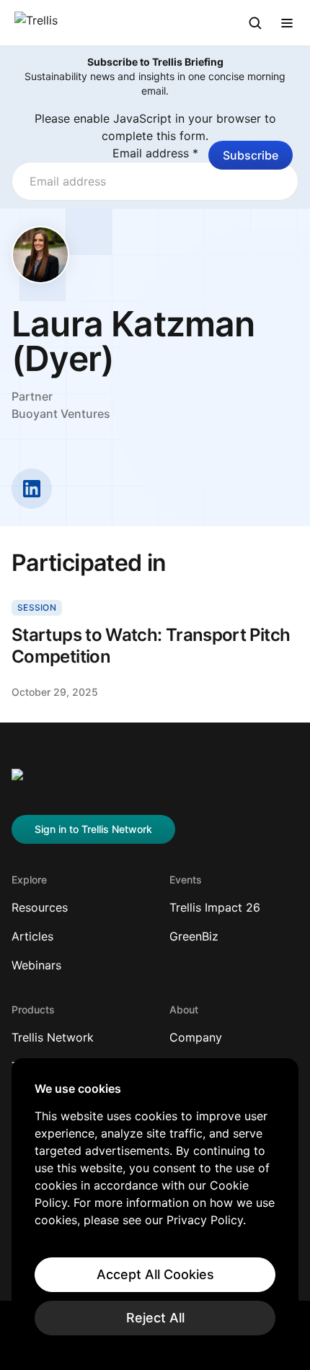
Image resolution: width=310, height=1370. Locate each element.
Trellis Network (53, 1037)
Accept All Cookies (155, 1274)
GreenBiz (193, 936)
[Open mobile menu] (287, 23)
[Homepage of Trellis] (33, 783)
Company (195, 1037)
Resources (40, 907)
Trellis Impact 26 (214, 907)
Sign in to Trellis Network (93, 829)
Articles (32, 936)
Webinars (36, 965)
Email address (155, 153)
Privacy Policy (205, 1220)
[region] (155, 1208)
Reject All (155, 1317)
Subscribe (250, 155)
